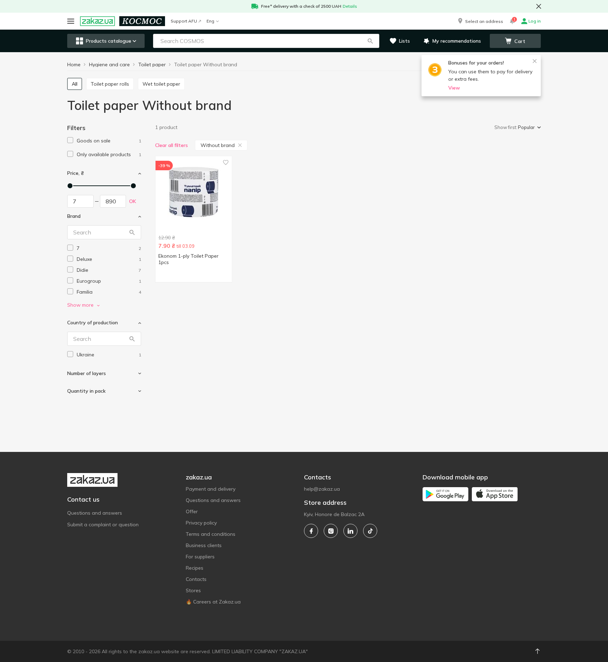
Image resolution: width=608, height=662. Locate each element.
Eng (210, 21)
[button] (480, 21)
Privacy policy (201, 523)
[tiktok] (370, 531)
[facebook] (311, 531)
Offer (192, 511)
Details (350, 6)
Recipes (194, 568)
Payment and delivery (210, 489)
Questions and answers (94, 513)
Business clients (204, 545)
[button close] (538, 6)
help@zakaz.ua (322, 489)
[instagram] (331, 531)
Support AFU (184, 21)
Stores (193, 590)
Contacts (196, 579)
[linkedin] (350, 531)
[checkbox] (70, 140)
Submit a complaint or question (103, 524)
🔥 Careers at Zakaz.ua (213, 602)
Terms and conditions (210, 534)
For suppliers (200, 556)
